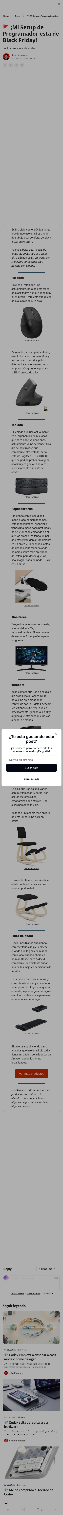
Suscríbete (31, 767)
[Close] (56, 734)
